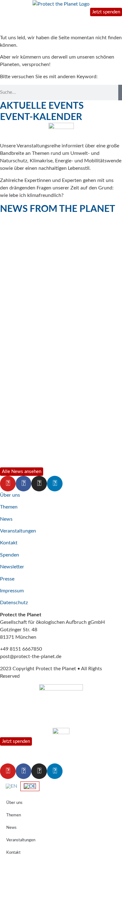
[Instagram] (39, 483)
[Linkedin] (55, 483)
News (6, 519)
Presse (7, 578)
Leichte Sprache (22, 913)
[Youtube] (8, 483)
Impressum (12, 590)
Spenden (9, 554)
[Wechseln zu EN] (11, 786)
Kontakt (9, 542)
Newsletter (12, 566)
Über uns (10, 495)
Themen (9, 506)
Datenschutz (14, 602)
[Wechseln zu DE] (29, 786)
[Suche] (120, 92)
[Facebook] (23, 483)
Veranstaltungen (18, 530)
